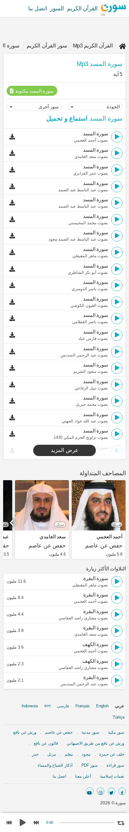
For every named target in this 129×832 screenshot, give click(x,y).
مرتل (51, 754)
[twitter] (111, 791)
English (102, 706)
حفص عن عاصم (59, 732)
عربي (119, 706)
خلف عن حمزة (111, 754)
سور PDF (89, 765)
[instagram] (100, 791)
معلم (69, 754)
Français (82, 706)
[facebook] (122, 791)
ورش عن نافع (24, 732)
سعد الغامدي (52, 536)
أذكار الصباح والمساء (55, 765)
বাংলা (47, 706)
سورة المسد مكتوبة (34, 91)
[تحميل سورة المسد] (14, 137)
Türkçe (118, 717)
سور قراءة (115, 765)
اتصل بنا (37, 8)
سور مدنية (90, 732)
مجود (86, 754)
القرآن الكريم (82, 8)
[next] (12, 520)
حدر (35, 754)
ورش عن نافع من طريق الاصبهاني (96, 743)
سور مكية (116, 732)
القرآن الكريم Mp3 (93, 46)
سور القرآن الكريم (47, 46)
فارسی (63, 706)
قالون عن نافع (46, 743)
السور (57, 8)
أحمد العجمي (109, 536)
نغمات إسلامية (112, 776)
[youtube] (90, 791)
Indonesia (30, 706)
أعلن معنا (83, 776)
